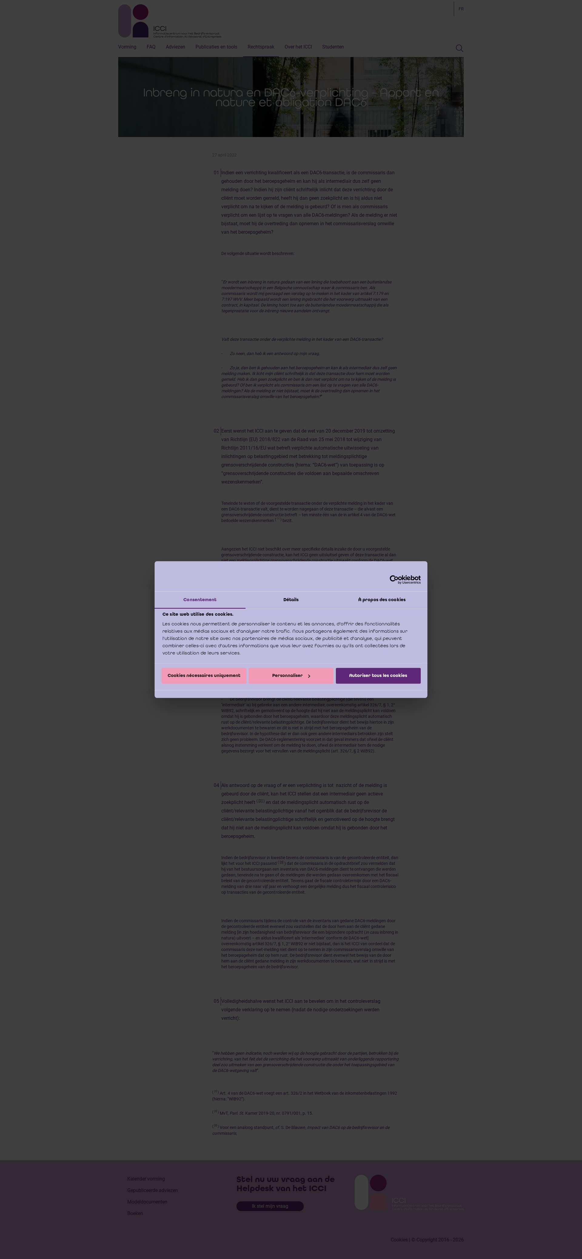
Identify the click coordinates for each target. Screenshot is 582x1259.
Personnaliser (287, 675)
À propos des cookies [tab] (382, 599)
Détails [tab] (291, 599)
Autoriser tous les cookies (378, 675)
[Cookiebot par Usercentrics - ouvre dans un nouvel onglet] (394, 579)
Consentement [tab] (199, 599)
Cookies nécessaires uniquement (204, 675)
